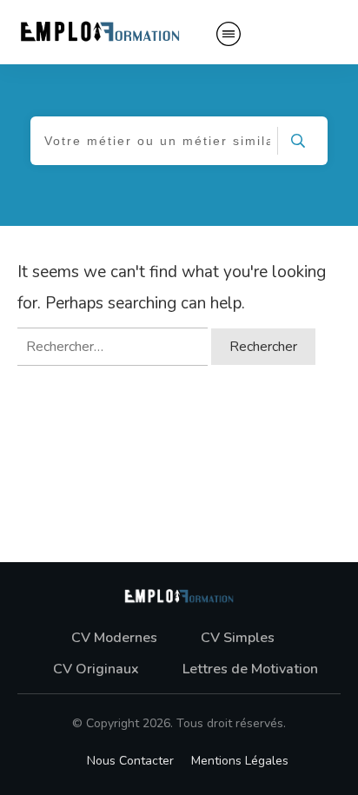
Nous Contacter (130, 760)
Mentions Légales (239, 760)
